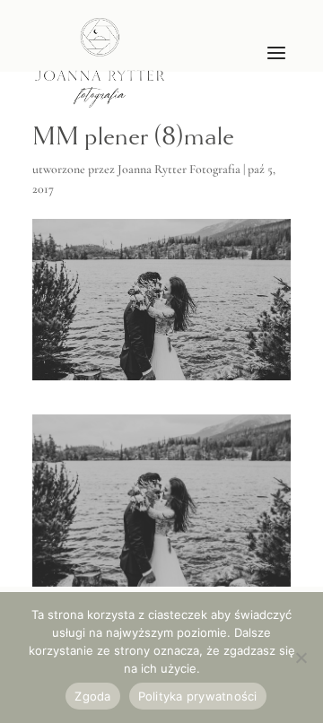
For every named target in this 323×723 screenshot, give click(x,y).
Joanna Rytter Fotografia (179, 169)
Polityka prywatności (198, 696)
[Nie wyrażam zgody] (301, 657)
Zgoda (92, 696)
